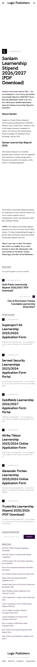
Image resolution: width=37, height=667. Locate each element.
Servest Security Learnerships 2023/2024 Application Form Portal (14, 369)
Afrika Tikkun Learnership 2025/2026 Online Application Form (15, 442)
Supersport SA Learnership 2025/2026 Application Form (14, 331)
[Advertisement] (18, 24)
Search (29, 537)
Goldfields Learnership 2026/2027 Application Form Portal (18, 406)
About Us (11, 661)
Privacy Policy (30, 661)
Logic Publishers (19, 3)
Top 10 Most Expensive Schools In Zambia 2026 (18, 574)
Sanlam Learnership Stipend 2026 (15, 91)
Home (4, 661)
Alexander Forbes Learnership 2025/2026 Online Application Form (15, 477)
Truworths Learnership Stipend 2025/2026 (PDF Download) (18, 511)
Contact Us (20, 661)
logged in (13, 271)
